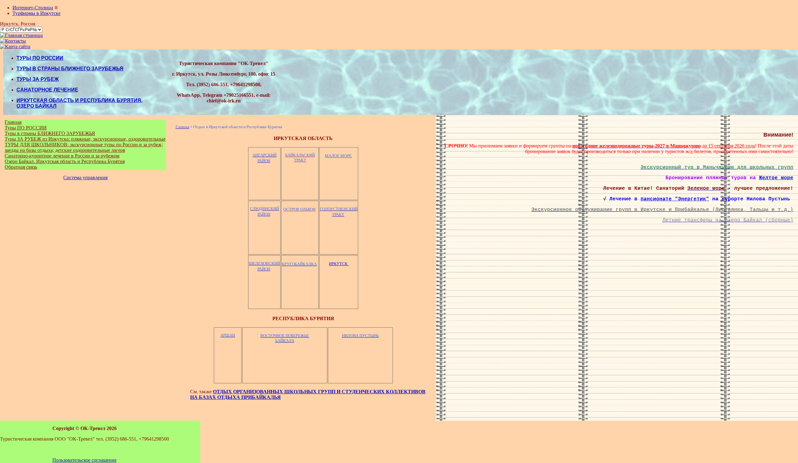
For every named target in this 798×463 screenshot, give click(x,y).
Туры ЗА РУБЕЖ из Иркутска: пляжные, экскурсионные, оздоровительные (85, 139)
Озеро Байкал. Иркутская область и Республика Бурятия (65, 161)
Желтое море (776, 178)
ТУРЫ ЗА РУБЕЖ (38, 79)
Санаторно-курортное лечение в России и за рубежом (62, 155)
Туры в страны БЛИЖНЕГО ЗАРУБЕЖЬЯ (50, 133)
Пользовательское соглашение (84, 460)
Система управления (85, 177)
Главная (13, 122)
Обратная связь (21, 167)
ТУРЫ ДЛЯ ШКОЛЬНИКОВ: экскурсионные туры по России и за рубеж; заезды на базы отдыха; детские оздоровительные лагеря (84, 147)
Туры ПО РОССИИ (26, 127)
